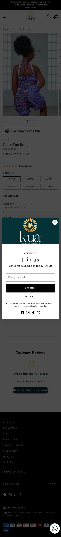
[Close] (55, 222)
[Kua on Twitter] (39, 313)
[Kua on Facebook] (22, 313)
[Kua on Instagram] (28, 313)
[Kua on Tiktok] (33, 313)
